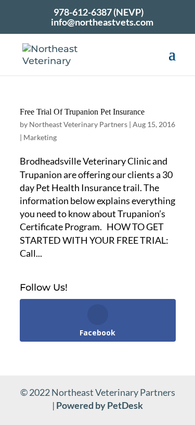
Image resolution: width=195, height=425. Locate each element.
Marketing (40, 137)
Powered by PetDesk (99, 405)
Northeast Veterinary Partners (78, 124)
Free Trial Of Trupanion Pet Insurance (82, 111)
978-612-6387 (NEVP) (99, 12)
